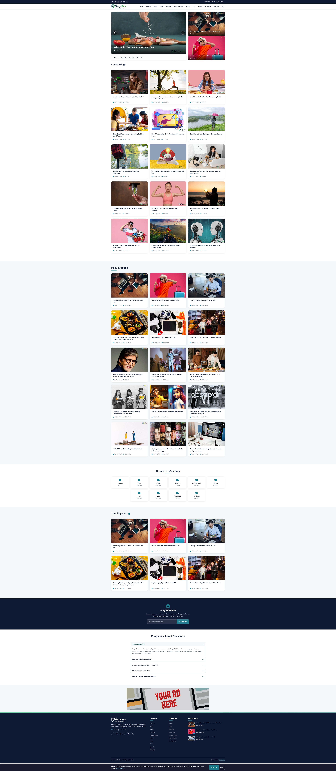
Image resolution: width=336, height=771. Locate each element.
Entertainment (178, 6)
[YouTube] (124, 2)
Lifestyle (168, 6)
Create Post (209, 1)
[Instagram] (118, 2)
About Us (171, 729)
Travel (200, 6)
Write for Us (172, 741)
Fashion (148, 6)
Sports (188, 6)
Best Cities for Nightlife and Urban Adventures (205, 337)
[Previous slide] (114, 33)
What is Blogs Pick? (138, 644)
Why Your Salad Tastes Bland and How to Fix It (137, 47)
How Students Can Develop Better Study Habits (206, 97)
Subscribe (184, 621)
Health (162, 6)
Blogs (170, 726)
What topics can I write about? (141, 670)
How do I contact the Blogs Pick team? (144, 676)
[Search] (223, 6)
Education (208, 6)
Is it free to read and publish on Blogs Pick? (145, 665)
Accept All (214, 767)
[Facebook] (112, 2)
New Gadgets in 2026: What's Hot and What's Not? (205, 31)
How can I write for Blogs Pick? (142, 659)
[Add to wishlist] (145, 72)
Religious (216, 6)
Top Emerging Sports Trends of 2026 (164, 337)
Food (155, 6)
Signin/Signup (219, 1)
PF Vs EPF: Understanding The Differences (127, 449)
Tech (193, 6)
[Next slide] (183, 33)
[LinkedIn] (121, 2)
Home (141, 6)
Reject (222, 767)
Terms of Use (173, 738)
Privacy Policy (173, 735)
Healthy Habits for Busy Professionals (202, 300)
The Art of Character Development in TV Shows (167, 411)
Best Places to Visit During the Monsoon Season (206, 134)
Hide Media (222, 760)
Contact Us (172, 732)
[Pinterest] (127, 2)
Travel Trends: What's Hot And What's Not (202, 56)
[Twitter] (115, 2)
